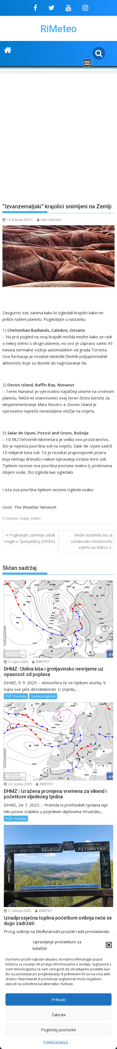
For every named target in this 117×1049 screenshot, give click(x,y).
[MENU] (87, 63)
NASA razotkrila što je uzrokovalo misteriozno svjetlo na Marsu (92, 541)
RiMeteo (58, 29)
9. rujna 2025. (18, 661)
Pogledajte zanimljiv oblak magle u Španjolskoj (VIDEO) (29, 538)
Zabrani (59, 1014)
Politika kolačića (56, 1042)
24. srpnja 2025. (20, 784)
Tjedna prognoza (43, 696)
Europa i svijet (17, 518)
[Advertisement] (58, 134)
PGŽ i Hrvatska (15, 696)
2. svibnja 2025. (19, 910)
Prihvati (58, 999)
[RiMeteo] (8, 49)
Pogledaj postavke (58, 1029)
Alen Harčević (51, 219)
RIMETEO (42, 661)
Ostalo (35, 518)
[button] (109, 945)
